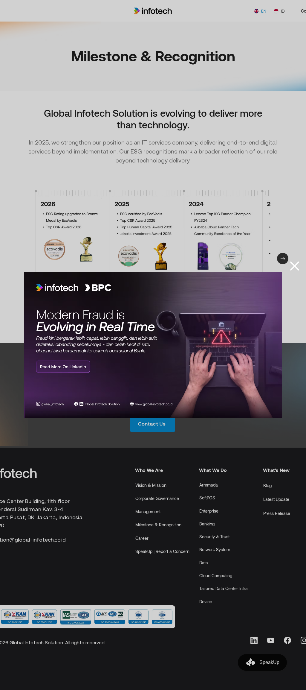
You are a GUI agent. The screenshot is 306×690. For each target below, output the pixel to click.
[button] (294, 266)
